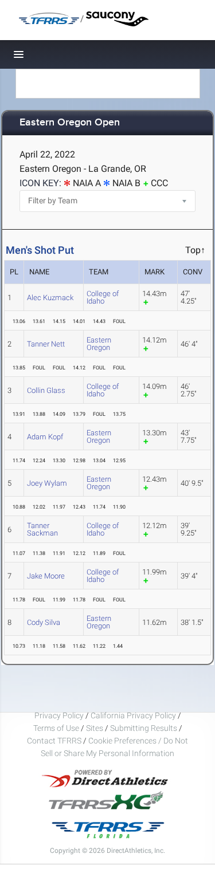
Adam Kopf (45, 436)
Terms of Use (56, 728)
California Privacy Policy (133, 715)
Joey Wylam (47, 483)
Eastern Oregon (99, 344)
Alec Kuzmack (50, 297)
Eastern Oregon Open (69, 122)
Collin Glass (46, 390)
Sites (94, 728)
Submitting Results (143, 728)
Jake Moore (46, 576)
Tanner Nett (46, 344)
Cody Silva (43, 622)
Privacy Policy (59, 715)
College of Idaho (103, 297)
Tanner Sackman (42, 529)
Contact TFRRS (55, 740)
